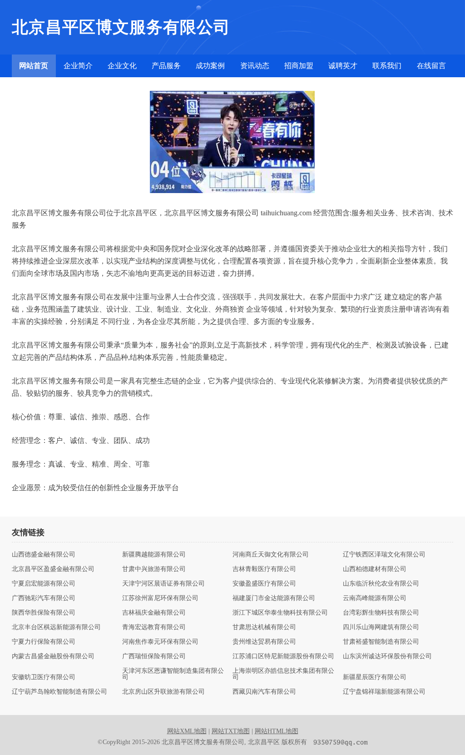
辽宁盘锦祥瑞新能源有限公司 (384, 692)
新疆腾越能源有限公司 (154, 554)
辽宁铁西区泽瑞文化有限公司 (384, 554)
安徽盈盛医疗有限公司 (264, 584)
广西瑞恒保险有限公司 (154, 656)
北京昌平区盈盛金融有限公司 (53, 569)
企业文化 (122, 66)
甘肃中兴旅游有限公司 (154, 569)
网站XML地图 (187, 731)
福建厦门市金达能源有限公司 (273, 598)
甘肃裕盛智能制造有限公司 (381, 642)
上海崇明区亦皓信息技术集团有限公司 (283, 674)
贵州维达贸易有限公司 (264, 642)
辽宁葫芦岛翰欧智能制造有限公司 (59, 692)
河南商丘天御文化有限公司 (270, 554)
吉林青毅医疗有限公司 (264, 569)
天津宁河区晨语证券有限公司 (163, 584)
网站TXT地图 (231, 731)
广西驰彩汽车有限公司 (43, 598)
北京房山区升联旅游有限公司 (163, 692)
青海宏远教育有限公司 (154, 627)
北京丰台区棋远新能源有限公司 (56, 627)
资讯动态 (254, 66)
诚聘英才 (342, 66)
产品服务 (166, 66)
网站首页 (33, 66)
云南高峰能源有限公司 (374, 598)
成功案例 (210, 66)
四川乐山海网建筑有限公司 (381, 627)
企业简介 (78, 66)
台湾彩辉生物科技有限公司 (381, 613)
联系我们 (386, 66)
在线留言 (431, 66)
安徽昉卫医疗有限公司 (43, 677)
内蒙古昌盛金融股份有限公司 (53, 656)
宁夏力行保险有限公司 (43, 642)
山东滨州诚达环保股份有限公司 (387, 656)
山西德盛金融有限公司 (43, 554)
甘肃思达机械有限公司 (264, 627)
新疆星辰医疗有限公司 (374, 677)
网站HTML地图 (276, 731)
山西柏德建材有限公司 (374, 569)
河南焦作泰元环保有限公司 (160, 642)
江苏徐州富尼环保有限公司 (160, 598)
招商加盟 (298, 66)
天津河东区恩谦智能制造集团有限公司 (173, 674)
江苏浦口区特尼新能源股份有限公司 (283, 656)
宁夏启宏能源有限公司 (43, 584)
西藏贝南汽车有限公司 (264, 692)
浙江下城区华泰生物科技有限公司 (280, 613)
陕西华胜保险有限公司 (43, 613)
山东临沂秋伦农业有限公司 (381, 584)
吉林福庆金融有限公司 (154, 613)
